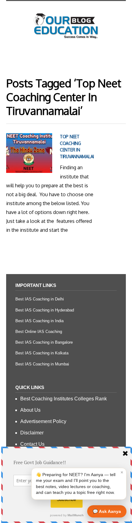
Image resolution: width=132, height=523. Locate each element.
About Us (30, 410)
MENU (66, 57)
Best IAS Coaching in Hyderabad (44, 310)
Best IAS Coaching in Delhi (39, 299)
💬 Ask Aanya (107, 511)
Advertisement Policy (43, 421)
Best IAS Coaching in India (39, 321)
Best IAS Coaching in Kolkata (41, 353)
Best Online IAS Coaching (38, 331)
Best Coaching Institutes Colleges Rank (63, 398)
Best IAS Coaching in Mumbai (42, 364)
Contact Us (32, 444)
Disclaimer (32, 432)
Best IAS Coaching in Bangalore (44, 342)
